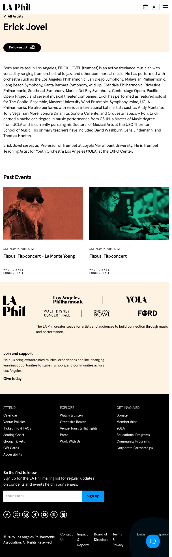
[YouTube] (44, 514)
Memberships (126, 422)
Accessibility (12, 454)
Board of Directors (101, 537)
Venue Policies (14, 422)
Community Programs (133, 441)
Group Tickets (14, 441)
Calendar (10, 415)
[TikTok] (35, 514)
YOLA (120, 428)
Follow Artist (18, 47)
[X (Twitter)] (16, 514)
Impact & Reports (83, 540)
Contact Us (66, 537)
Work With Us (70, 441)
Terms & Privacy (118, 540)
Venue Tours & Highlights (79, 428)
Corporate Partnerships (134, 448)
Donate (121, 415)
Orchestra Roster (73, 422)
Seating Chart (13, 435)
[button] (165, 7)
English (142, 534)
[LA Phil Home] (16, 7)
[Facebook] (7, 514)
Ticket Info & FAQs (17, 428)
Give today (12, 379)
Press (64, 435)
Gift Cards (11, 448)
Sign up (93, 496)
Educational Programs (133, 435)
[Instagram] (25, 514)
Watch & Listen (71, 415)
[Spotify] (54, 514)
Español (163, 534)
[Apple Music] (63, 514)
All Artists (15, 16)
